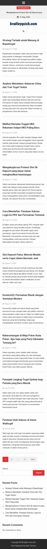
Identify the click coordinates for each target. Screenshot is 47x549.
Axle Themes (31, 546)
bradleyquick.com (23, 23)
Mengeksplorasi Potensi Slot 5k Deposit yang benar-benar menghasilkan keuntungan (20, 171)
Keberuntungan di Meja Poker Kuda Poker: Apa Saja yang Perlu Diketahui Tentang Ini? (23, 339)
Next (33, 459)
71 (25, 459)
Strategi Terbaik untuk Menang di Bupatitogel (24, 488)
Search (5, 469)
